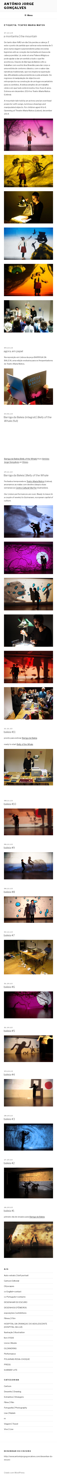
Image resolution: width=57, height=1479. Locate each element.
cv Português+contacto (15, 1297)
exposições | (15, 1313)
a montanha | (20, 36)
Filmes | (10, 1318)
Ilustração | (14, 1332)
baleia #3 (9, 1119)
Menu (30, 15)
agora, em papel (13, 351)
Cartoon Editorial (11, 1281)
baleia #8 (9, 892)
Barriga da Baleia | (26, 475)
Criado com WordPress (14, 1473)
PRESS (7, 1364)
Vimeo (25, 462)
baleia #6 (9, 987)
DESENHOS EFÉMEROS (15, 1307)
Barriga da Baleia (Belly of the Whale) (20, 459)
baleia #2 (9, 1163)
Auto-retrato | (16, 1275)
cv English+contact (12, 1291)
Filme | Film (9, 1402)
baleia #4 (9, 1074)
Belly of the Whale (25, 744)
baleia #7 (9, 935)
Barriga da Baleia (29, 738)
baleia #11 (10, 732)
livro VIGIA (9, 1338)
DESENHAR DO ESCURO (15, 1302)
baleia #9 (9, 847)
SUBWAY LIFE (10, 1370)
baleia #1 (9, 1210)
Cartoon (7, 1386)
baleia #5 (9, 1030)
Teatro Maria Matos (35, 481)
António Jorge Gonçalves (19, 6)
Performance (10, 1354)
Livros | (10, 1343)
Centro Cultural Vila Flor (26, 488)
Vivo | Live (8, 1429)
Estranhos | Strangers (14, 1397)
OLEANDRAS (10, 1348)
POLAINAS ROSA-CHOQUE (17, 1359)
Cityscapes (9, 1286)
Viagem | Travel (11, 1424)
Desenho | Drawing (12, 1391)
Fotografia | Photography (15, 1408)
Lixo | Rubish (9, 1413)
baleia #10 (10, 804)
